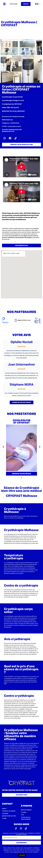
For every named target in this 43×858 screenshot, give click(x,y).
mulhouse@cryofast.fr (14, 126)
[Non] (40, 851)
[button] (3, 446)
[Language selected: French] (37, 4)
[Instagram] (4, 138)
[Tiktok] (15, 138)
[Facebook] (10, 138)
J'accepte (22, 855)
